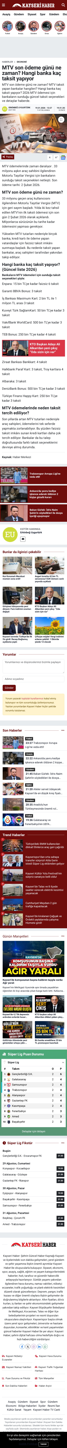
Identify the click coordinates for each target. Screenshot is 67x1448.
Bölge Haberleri (27, 1405)
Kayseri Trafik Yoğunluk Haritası (49, 1369)
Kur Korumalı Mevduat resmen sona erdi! (14, 577)
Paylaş (9, 156)
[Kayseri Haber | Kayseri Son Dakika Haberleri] (33, 5)
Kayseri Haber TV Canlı (46, 1409)
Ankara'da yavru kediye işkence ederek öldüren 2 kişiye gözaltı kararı (43, 760)
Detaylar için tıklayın (33, 1131)
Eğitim (29, 785)
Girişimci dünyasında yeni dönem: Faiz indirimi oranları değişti (17, 609)
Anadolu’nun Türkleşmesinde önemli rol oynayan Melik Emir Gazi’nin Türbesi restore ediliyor (41, 807)
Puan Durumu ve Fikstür (18, 1378)
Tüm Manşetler (46, 1378)
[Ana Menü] (3, 5)
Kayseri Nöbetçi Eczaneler (12, 1358)
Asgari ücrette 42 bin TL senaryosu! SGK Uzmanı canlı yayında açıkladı (49, 579)
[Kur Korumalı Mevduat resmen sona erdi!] (17, 565)
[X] (27, 1346)
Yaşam (27, 1409)
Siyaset (32, 14)
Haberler (7, 62)
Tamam (43, 1444)
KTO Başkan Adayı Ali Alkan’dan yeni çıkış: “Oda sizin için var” (47, 609)
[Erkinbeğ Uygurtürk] (10, 534)
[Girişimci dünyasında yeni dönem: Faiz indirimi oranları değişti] (17, 595)
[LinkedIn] (39, 1346)
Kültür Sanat (14, 1409)
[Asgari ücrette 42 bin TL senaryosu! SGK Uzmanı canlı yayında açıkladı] (50, 565)
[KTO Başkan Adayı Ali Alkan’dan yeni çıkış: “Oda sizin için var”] (50, 595)
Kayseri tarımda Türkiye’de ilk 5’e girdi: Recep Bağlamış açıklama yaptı (17, 639)
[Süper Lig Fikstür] (62, 1142)
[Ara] (63, 5)
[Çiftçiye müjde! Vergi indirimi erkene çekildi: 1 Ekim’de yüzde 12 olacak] (50, 625)
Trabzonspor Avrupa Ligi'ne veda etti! (41, 745)
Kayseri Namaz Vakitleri (18, 1367)
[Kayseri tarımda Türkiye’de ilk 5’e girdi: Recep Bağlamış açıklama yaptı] (17, 625)
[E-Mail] (22, 539)
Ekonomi (22, 62)
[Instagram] (33, 1346)
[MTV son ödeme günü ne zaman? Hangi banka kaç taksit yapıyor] (33, 133)
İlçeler (42, 1405)
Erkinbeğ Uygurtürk (31, 532)
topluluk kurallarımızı (33, 698)
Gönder (9, 687)
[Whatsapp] (45, 1346)
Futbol (29, 738)
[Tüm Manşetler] (62, 936)
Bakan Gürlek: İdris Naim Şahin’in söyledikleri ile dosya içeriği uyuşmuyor (43, 776)
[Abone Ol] (63, 157)
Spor (42, 14)
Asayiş (6, 14)
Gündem (19, 14)
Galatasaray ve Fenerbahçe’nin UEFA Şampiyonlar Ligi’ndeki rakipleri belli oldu (43, 822)
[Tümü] (62, 730)
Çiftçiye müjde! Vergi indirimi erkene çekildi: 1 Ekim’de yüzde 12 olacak (49, 639)
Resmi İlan (54, 1405)
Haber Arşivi (45, 1385)
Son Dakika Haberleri (16, 1385)
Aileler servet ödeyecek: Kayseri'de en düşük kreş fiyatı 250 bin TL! (43, 791)
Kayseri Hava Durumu (50, 1356)
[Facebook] (22, 1346)
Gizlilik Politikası (28, 1443)
